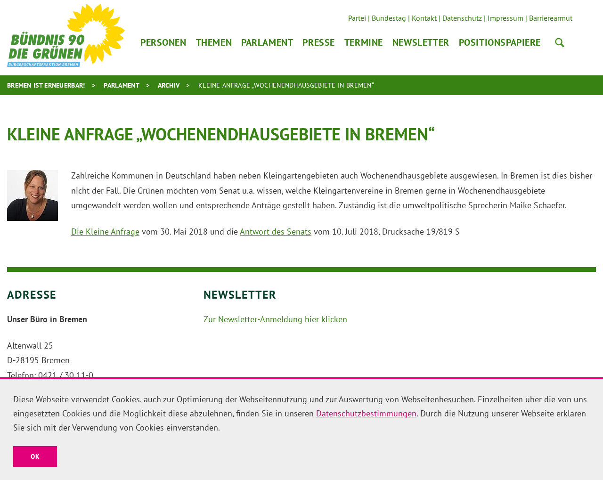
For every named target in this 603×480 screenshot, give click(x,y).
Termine (363, 42)
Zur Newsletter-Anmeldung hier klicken (275, 319)
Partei (357, 18)
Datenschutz (462, 18)
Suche (560, 42)
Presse (318, 42)
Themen (214, 42)
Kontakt (424, 18)
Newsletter (420, 42)
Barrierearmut (550, 18)
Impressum (505, 18)
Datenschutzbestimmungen (366, 413)
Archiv (169, 85)
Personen (163, 42)
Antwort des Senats (275, 231)
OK (35, 456)
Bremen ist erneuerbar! (46, 85)
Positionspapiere (500, 42)
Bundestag (389, 18)
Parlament (267, 42)
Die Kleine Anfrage (105, 231)
